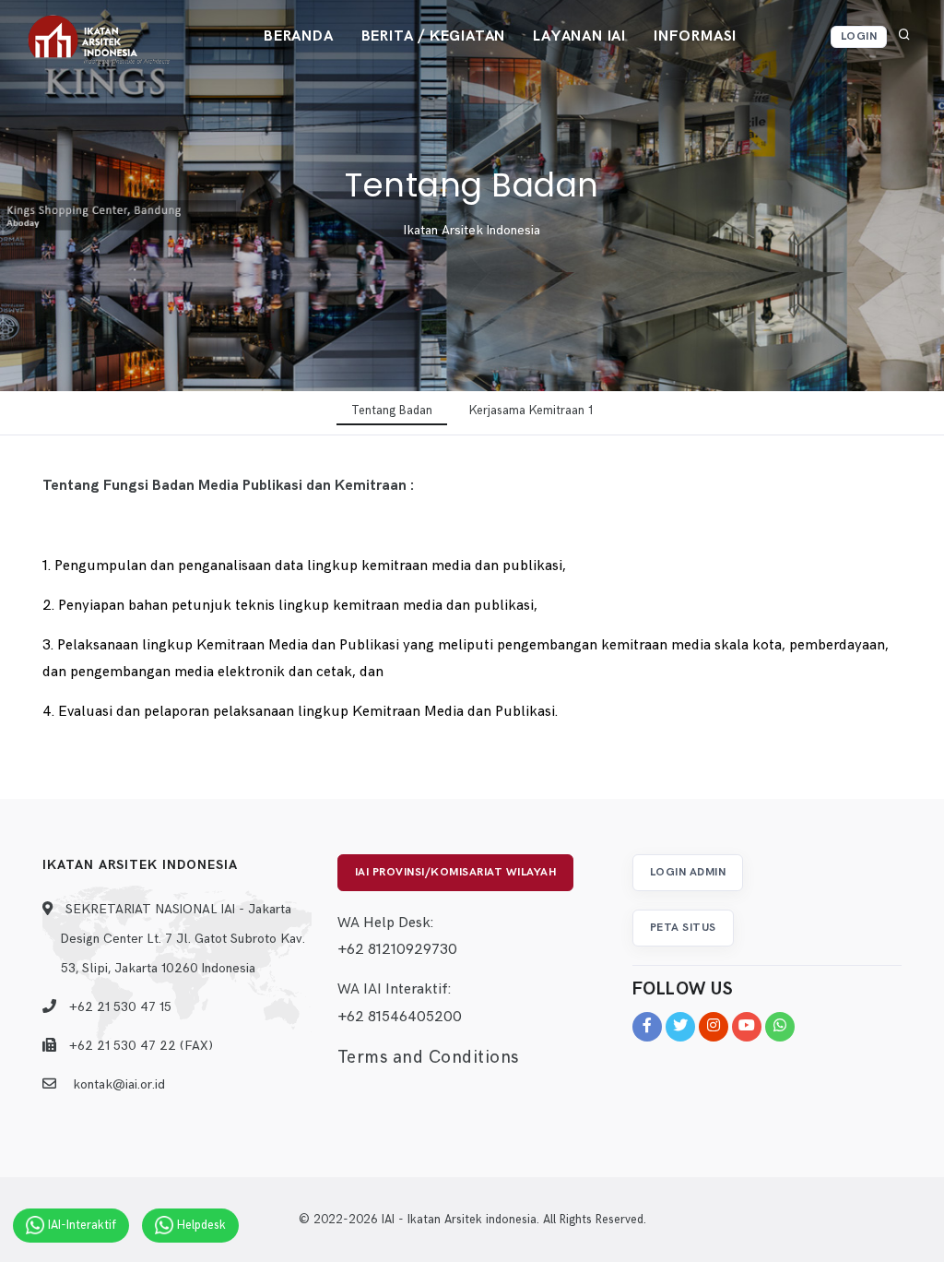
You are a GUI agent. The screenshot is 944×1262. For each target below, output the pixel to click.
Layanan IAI (579, 36)
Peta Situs (683, 928)
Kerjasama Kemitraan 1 (531, 410)
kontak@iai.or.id (119, 1084)
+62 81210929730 (397, 949)
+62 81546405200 (399, 1017)
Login (859, 36)
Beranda (299, 36)
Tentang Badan (391, 410)
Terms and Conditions (428, 1057)
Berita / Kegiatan (433, 36)
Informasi (695, 36)
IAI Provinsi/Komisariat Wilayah (456, 872)
